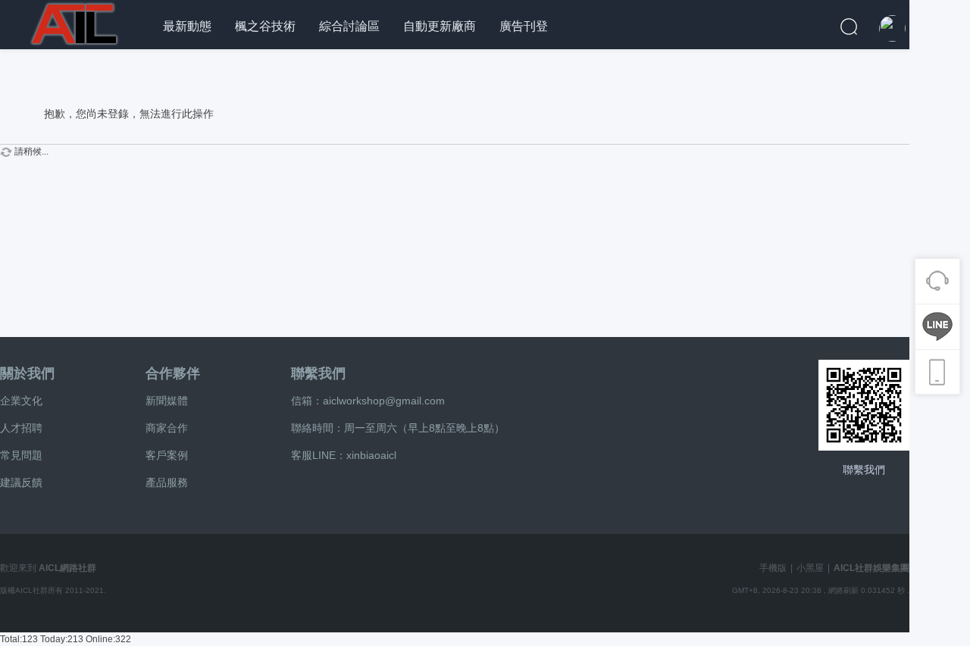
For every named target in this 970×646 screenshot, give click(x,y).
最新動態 (187, 26)
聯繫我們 (318, 373)
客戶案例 (167, 455)
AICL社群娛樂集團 (871, 568)
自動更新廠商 (439, 26)
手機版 (773, 568)
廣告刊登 (523, 26)
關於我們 (27, 373)
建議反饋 (21, 482)
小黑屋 (810, 568)
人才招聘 (21, 428)
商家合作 (167, 428)
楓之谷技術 (265, 26)
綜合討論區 (349, 26)
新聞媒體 (167, 401)
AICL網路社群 (67, 568)
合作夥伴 (173, 373)
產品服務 (167, 482)
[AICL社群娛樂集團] (76, 22)
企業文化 (21, 401)
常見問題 (21, 455)
